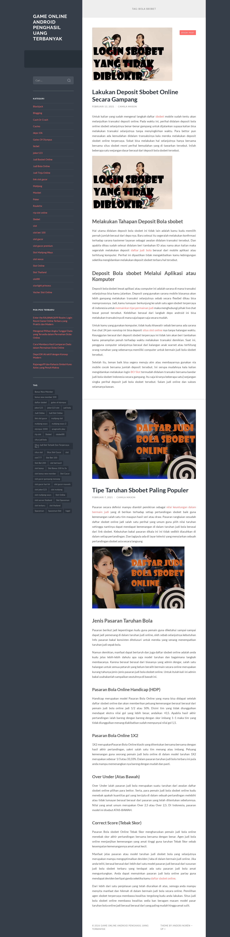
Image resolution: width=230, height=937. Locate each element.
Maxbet (37, 192)
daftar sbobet (41, 402)
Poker (36, 199)
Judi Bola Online (41, 166)
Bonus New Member (44, 392)
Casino (36, 126)
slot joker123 (41, 489)
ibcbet (36, 146)
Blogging (37, 113)
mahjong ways (41, 423)
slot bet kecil (55, 463)
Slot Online (38, 265)
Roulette (37, 205)
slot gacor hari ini (42, 484)
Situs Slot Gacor (54, 452)
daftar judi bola (141, 250)
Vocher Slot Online (42, 292)
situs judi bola (41, 439)
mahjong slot (57, 418)
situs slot (39, 452)
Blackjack (38, 106)
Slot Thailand (39, 272)
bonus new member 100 (45, 397)
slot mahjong (56, 489)
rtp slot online (40, 212)
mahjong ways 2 (59, 423)
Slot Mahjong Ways (43, 252)
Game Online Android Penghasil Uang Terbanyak (50, 27)
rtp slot (38, 434)
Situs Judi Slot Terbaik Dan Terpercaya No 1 (52, 446)
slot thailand (54, 505)
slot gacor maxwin (62, 484)
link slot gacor (40, 179)
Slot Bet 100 (51, 457)
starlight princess (42, 285)
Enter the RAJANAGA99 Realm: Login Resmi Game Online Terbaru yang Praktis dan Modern (52, 321)
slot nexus (38, 259)
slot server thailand (43, 500)
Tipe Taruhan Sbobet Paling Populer (140, 490)
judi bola (67, 407)
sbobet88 (60, 434)
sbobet (160, 116)
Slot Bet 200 (40, 463)
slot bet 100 (39, 232)
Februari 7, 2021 (102, 497)
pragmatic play (58, 429)
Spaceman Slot (54, 511)
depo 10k (38, 132)
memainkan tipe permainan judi (134, 308)
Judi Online (40, 413)
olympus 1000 (41, 429)
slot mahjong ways (43, 495)
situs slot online (152, 330)
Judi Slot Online (56, 413)
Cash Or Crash (40, 119)
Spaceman (39, 511)
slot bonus (39, 468)
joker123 (38, 152)
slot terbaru (40, 505)
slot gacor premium (43, 245)
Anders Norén (181, 925)
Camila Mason (127, 106)
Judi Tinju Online (41, 172)
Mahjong (37, 186)
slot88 (36, 279)
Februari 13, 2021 (103, 106)
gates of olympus (58, 402)
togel (68, 511)
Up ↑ (163, 929)
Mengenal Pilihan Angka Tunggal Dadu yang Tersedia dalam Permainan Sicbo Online (52, 334)
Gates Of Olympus (42, 139)
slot (35, 225)
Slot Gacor (65, 473)
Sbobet (36, 219)
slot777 (38, 457)
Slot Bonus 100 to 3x (57, 468)
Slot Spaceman (62, 500)
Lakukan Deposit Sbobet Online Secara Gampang (135, 95)
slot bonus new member (45, 473)
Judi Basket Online (42, 159)
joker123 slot (53, 407)
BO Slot (135, 372)
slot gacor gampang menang (47, 479)
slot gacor (38, 239)
